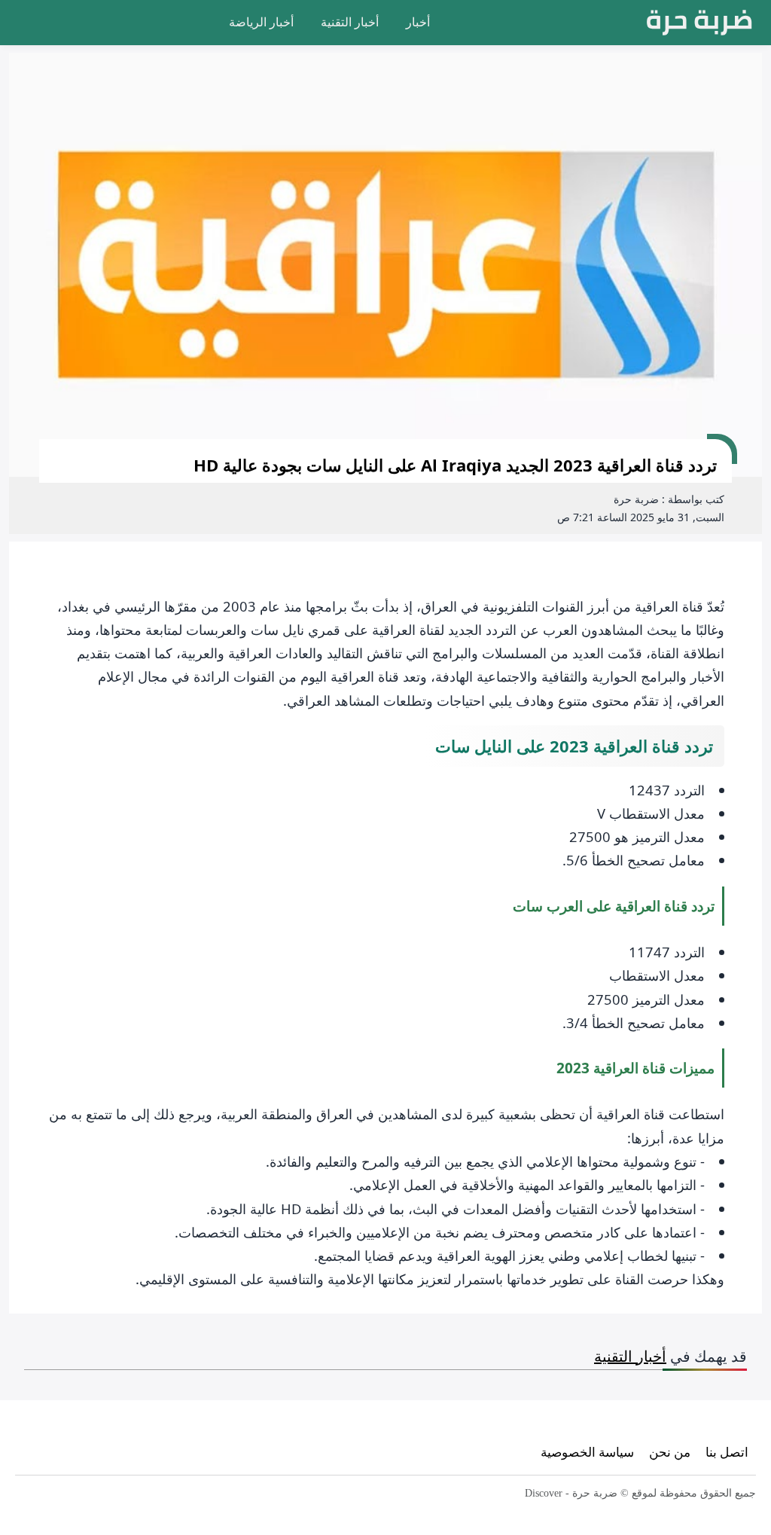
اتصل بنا (726, 1451)
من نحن (669, 1451)
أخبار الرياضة (261, 22)
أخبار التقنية (350, 22)
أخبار (418, 22)
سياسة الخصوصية (587, 1451)
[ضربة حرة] (699, 22)
